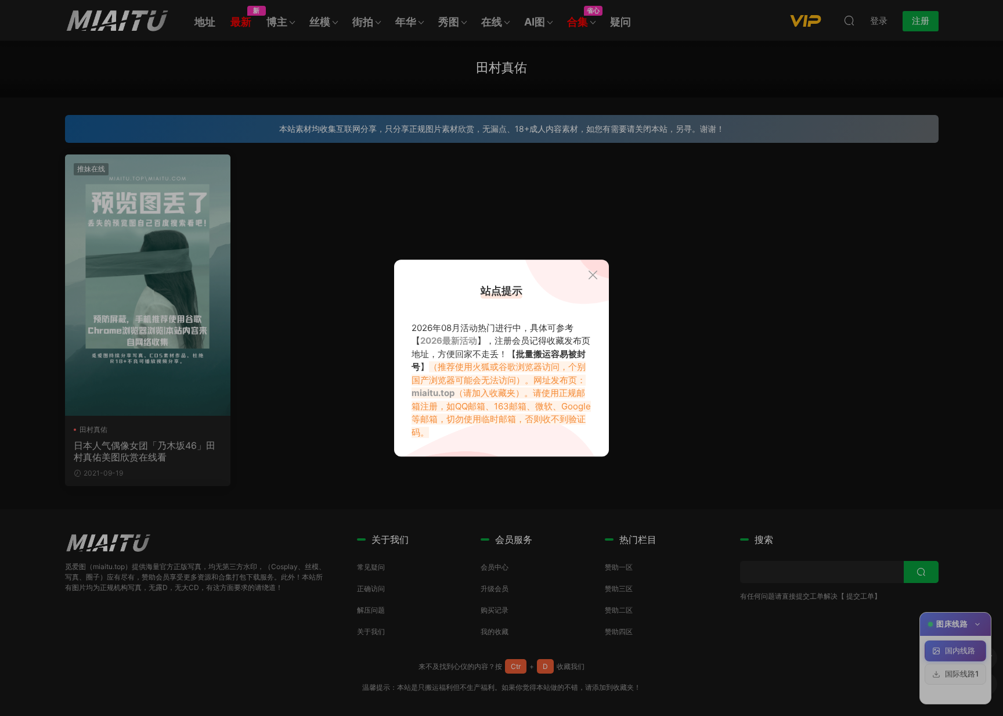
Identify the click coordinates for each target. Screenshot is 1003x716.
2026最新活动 (448, 340)
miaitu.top (433, 392)
